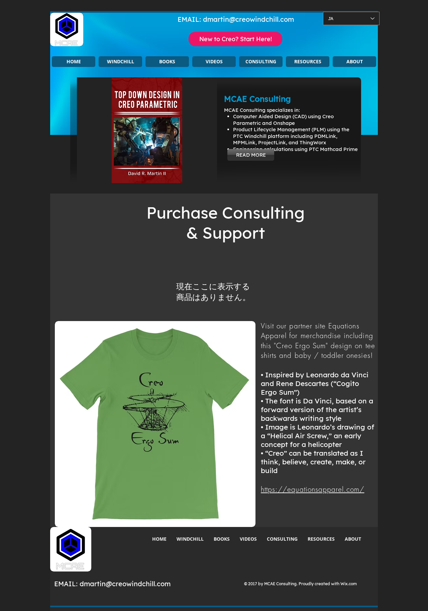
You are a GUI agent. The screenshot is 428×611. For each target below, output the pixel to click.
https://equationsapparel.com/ (312, 489)
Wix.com (348, 583)
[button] (120, 61)
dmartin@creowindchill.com (248, 19)
